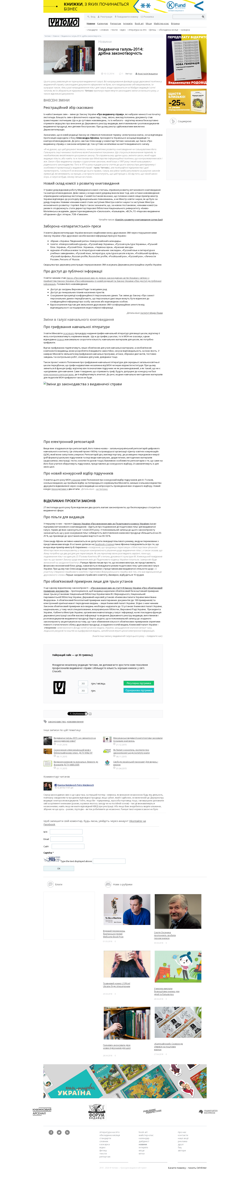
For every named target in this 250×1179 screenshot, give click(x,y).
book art (143, 1132)
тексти (114, 29)
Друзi (181, 1144)
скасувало (68, 333)
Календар (102, 23)
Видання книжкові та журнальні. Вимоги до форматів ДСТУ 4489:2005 (76, 763)
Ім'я (45, 831)
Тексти (103, 1153)
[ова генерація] (187, 84)
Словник (104, 29)
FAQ (179, 1147)
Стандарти (92, 29)
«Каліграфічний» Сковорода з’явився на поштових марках (168, 1046)
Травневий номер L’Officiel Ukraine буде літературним (116, 985)
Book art (139, 23)
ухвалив (75, 479)
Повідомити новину (127, 16)
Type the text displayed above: (76, 861)
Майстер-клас (161, 23)
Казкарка (185, 29)
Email (46, 839)
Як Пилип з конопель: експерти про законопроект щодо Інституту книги (131, 751)
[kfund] (187, 113)
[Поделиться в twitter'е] (90, 714)
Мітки (142, 1153)
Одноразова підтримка (139, 690)
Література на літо (137, 29)
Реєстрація (106, 16)
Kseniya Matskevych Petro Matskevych (76, 785)
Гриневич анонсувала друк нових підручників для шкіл (117, 1046)
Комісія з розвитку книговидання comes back (139, 219)
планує (60, 339)
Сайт (46, 846)
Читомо (47, 36)
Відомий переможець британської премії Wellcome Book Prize (114, 934)
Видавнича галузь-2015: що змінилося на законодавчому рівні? (75, 739)
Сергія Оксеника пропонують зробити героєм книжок (165, 935)
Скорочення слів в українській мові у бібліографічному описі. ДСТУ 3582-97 (73, 751)
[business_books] (125, 11)
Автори (182, 1150)
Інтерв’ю (128, 23)
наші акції (183, 1138)
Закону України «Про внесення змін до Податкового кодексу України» (111, 523)
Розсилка (149, 16)
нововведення (75, 721)
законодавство (57, 721)
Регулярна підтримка (139, 683)
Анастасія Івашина (148, 73)
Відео (123, 29)
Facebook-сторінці (104, 544)
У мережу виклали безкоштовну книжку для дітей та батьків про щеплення (166, 993)
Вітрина (175, 23)
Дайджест (144, 1141)
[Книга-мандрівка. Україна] (125, 1097)
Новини (91, 23)
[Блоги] (50, 886)
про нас (182, 1132)
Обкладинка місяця (168, 29)
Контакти (183, 1135)
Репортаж (115, 23)
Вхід (92, 16)
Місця (149, 23)
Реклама (182, 1141)
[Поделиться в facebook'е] (86, 714)
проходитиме (58, 488)
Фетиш (152, 29)
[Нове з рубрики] (108, 886)
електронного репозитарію (59, 374)
